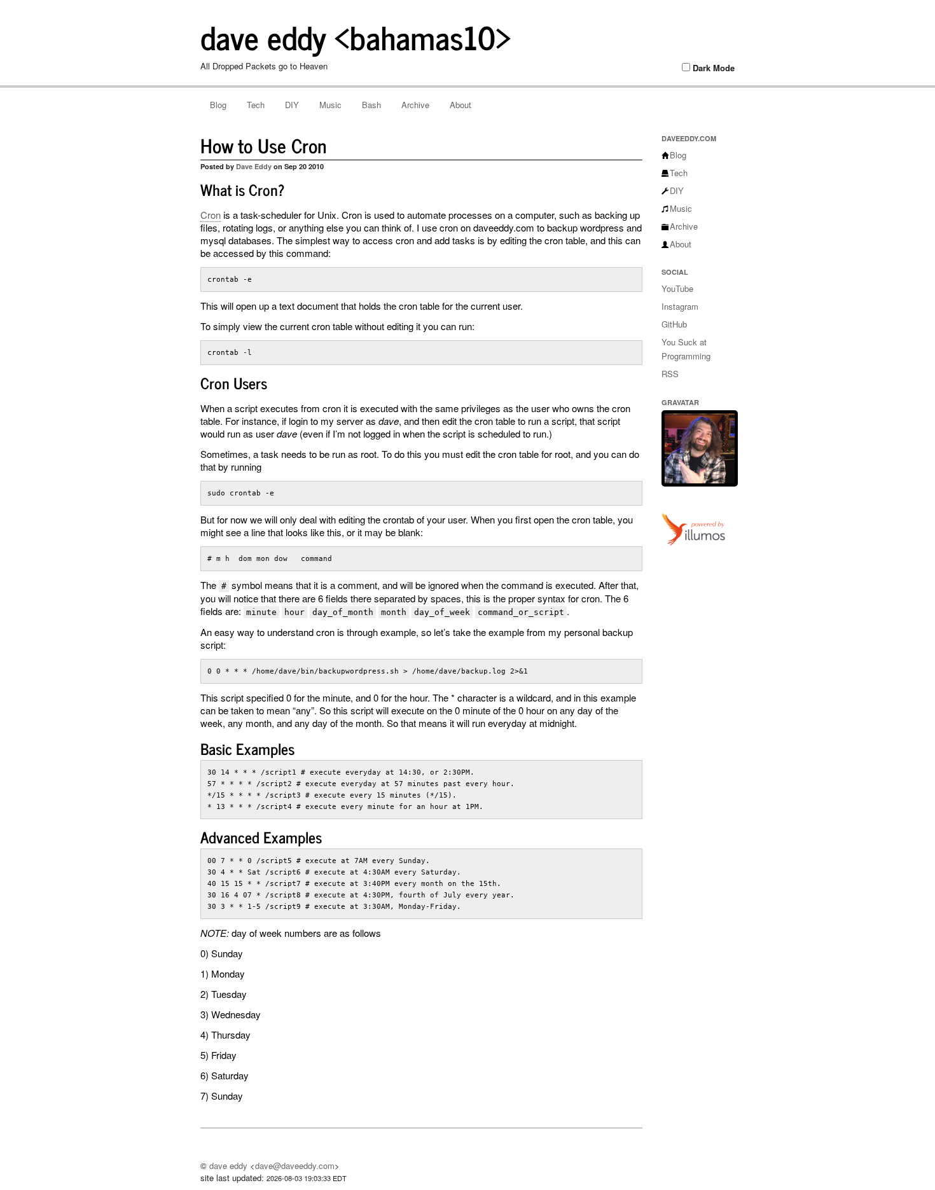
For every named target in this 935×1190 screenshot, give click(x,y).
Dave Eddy (254, 166)
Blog (218, 105)
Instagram (679, 306)
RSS (670, 374)
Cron (210, 214)
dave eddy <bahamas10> (355, 36)
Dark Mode (714, 68)
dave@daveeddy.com (295, 1165)
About (460, 105)
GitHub (674, 324)
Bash (371, 105)
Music (330, 105)
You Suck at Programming (685, 349)
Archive (415, 105)
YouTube (677, 288)
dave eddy (228, 1165)
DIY (292, 105)
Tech (256, 105)
